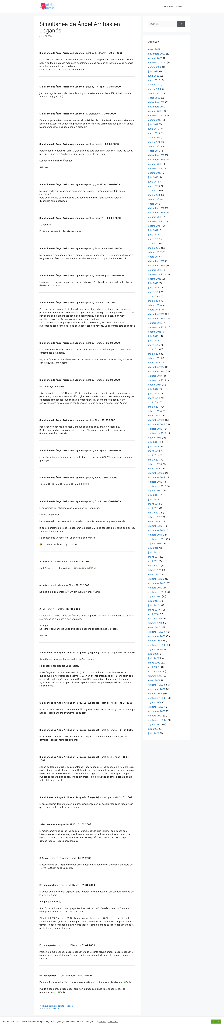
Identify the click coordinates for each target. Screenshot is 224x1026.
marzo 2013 (154, 459)
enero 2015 (154, 362)
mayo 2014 (154, 398)
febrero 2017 (155, 252)
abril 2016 (153, 296)
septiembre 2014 (157, 380)
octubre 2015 (155, 323)
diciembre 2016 (156, 261)
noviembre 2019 (156, 106)
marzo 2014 (154, 406)
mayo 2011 (153, 557)
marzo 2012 (154, 512)
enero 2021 (154, 49)
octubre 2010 (155, 587)
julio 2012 (153, 495)
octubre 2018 (155, 164)
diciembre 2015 (156, 314)
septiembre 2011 (157, 539)
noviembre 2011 (156, 530)
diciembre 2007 (156, 707)
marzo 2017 (154, 248)
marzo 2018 (154, 195)
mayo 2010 (154, 609)
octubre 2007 (155, 715)
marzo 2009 (154, 671)
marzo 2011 (154, 565)
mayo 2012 (154, 504)
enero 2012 (154, 521)
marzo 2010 (154, 618)
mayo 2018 (154, 186)
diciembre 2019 (156, 102)
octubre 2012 (155, 481)
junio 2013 (153, 446)
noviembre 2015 (156, 318)
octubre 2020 (155, 58)
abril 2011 (153, 561)
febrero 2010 (155, 623)
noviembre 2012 (156, 477)
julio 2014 (153, 389)
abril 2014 (153, 402)
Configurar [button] (113, 1021)
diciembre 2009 (156, 632)
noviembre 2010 (156, 583)
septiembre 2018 (157, 168)
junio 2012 (153, 499)
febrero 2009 (155, 676)
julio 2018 (153, 177)
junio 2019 (153, 128)
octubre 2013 (155, 429)
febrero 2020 (155, 93)
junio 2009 (153, 658)
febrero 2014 (155, 411)
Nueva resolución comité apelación (57, 1006)
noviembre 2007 (156, 711)
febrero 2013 (155, 464)
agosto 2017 (154, 226)
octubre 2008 (155, 693)
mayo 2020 (154, 80)
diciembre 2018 (156, 155)
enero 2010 (154, 627)
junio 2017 (153, 234)
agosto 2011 (154, 543)
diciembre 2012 (156, 473)
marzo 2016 (154, 301)
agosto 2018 (154, 173)
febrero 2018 (155, 199)
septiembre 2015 (157, 327)
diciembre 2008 (156, 684)
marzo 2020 (154, 89)
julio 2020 (153, 71)
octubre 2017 (155, 217)
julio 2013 (153, 442)
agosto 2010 (154, 596)
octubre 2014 (155, 376)
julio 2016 (153, 283)
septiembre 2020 (157, 62)
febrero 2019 (155, 146)
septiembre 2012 (157, 486)
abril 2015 (153, 349)
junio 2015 (153, 340)
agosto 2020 (155, 67)
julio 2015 (153, 336)
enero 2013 (154, 468)
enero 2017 (154, 256)
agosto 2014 (154, 384)
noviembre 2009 (157, 636)
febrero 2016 (155, 305)
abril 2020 (153, 84)
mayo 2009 (154, 662)
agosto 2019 (154, 120)
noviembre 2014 (156, 371)
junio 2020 (153, 76)
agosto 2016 (154, 278)
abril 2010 (153, 614)
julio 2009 (153, 654)
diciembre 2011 (156, 526)
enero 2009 (154, 680)
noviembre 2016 (156, 265)
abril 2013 (153, 455)
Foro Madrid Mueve (173, 6)
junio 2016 (153, 287)
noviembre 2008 (156, 689)
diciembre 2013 (156, 420)
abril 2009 (153, 667)
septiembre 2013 (157, 433)
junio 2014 (153, 393)
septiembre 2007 (157, 720)
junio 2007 (153, 733)
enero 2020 (154, 98)
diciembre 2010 (156, 579)
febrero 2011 (154, 570)
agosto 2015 (154, 331)
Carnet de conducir (50, 1008)
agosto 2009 (155, 649)
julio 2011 (153, 548)
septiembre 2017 (157, 221)
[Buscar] (181, 24)
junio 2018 (153, 181)
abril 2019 (153, 137)
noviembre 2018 (156, 159)
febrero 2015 (155, 358)
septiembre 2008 (157, 698)
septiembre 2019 (157, 115)
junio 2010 (153, 605)
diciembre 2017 (156, 208)
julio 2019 (153, 124)
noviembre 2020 (156, 53)
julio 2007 (153, 729)
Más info (102, 1021)
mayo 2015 (154, 345)
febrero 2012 (155, 517)
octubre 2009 (155, 640)
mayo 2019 (154, 133)
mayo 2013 (154, 451)
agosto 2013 (154, 437)
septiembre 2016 (157, 274)
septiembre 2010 (157, 592)
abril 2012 (153, 508)
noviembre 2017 (156, 212)
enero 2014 (154, 415)
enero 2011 (154, 574)
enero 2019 (154, 151)
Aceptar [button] (216, 1021)
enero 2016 (154, 309)
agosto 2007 (155, 724)
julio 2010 (153, 601)
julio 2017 (153, 230)
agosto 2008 (155, 702)
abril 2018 (153, 190)
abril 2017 (153, 243)
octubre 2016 (155, 270)
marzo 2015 (154, 354)
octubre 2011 (155, 534)
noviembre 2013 (156, 424)
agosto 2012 (154, 490)
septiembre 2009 (157, 645)
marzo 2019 (154, 142)
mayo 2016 (154, 292)
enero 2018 (154, 203)
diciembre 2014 (156, 367)
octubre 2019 (155, 111)
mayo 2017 (154, 239)
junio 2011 (153, 552)
